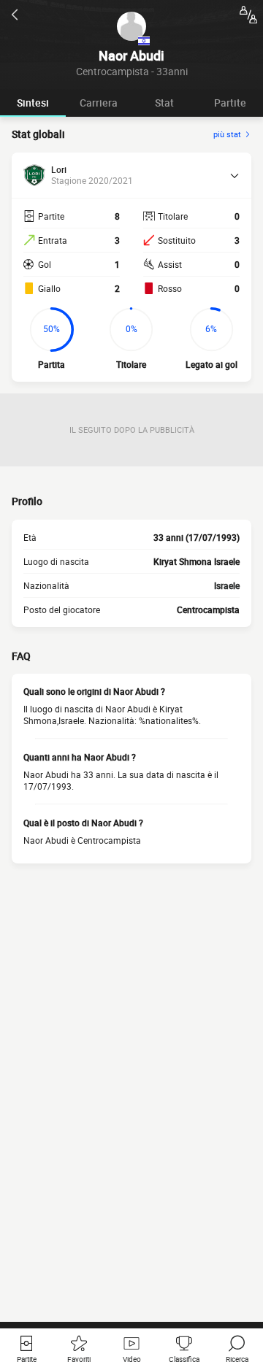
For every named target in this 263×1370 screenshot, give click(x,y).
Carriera (99, 102)
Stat (164, 102)
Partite (230, 102)
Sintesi (33, 102)
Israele (227, 585)
